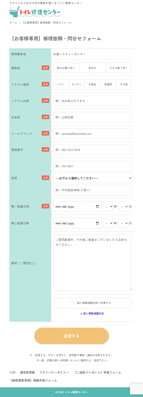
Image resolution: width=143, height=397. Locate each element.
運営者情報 (27, 372)
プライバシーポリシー (54, 372)
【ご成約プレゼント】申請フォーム (97, 372)
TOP (12, 372)
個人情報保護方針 (93, 313)
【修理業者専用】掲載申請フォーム (33, 380)
